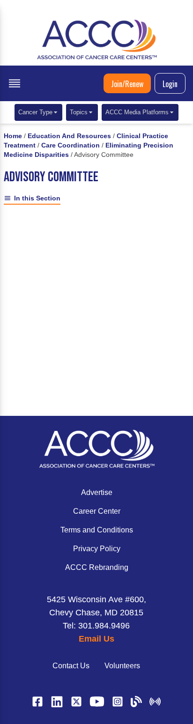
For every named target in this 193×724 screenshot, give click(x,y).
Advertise (96, 492)
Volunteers (122, 666)
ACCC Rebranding (96, 567)
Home (13, 136)
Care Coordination (70, 145)
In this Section (37, 198)
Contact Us (70, 666)
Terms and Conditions (96, 530)
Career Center (96, 511)
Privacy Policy (96, 549)
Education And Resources (69, 136)
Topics (79, 112)
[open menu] (14, 83)
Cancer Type (35, 112)
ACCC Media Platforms (137, 112)
